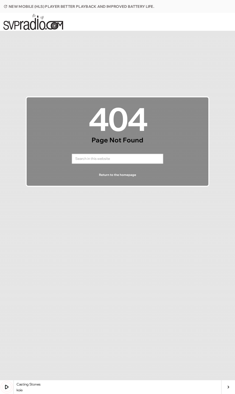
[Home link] (33, 22)
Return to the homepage (117, 175)
